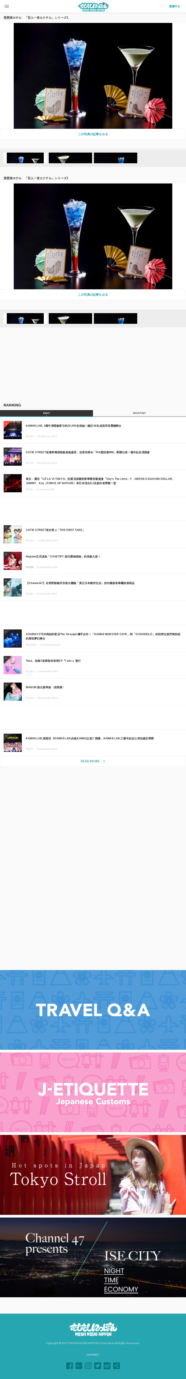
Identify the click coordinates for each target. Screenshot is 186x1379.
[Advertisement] (93, 365)
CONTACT (93, 1354)
